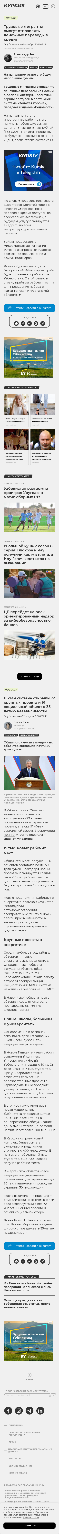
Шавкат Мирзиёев (29, 735)
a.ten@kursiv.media (23, 61)
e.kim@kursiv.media (24, 728)
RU (45, 6)
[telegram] (29, 1411)
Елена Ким (21, 722)
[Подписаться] (53, 1395)
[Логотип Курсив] (14, 5)
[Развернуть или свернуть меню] (53, 6)
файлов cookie (31, 1517)
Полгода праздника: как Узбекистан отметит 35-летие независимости (27, 1304)
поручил (45, 1224)
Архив (12, 1442)
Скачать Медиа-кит (20, 1466)
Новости (10, 18)
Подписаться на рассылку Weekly (27, 1391)
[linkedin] (40, 1411)
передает (11, 107)
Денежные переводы (16, 67)
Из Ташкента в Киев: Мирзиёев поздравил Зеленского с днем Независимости (28, 1287)
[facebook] (8, 1411)
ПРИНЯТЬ (30, 1525)
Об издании (16, 1425)
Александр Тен (24, 54)
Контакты (15, 1459)
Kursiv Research (19, 1473)
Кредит (33, 67)
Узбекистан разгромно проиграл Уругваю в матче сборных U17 (26, 492)
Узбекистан (46, 67)
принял (9, 835)
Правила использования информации (24, 1433)
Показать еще (29, 676)
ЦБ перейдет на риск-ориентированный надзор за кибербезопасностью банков (29, 618)
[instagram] (19, 1411)
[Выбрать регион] (38, 6)
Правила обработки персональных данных (30, 1450)
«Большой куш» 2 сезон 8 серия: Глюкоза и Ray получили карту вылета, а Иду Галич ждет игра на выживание (28, 554)
